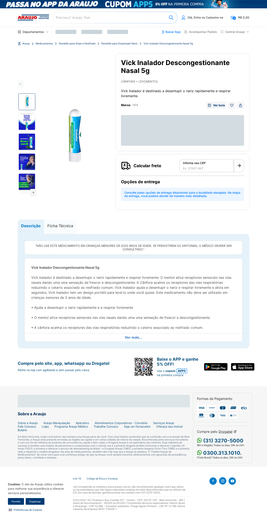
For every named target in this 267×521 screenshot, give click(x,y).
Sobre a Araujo (28, 423)
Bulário (22, 430)
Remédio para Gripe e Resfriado (77, 43)
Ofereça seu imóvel (169, 426)
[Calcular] (239, 165)
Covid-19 (75, 478)
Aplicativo (82, 423)
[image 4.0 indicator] (27, 161)
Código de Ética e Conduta (102, 478)
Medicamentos (44, 43)
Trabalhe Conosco (106, 426)
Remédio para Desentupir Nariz (119, 43)
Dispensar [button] (35, 501)
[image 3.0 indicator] (27, 141)
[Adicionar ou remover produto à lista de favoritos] (231, 105)
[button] (25, 509)
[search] (115, 17)
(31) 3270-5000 (222, 441)
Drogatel (225, 432)
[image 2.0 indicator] (27, 121)
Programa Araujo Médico (71, 426)
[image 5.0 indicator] (27, 181)
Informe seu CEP (194, 163)
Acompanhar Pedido (203, 32)
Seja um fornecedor (137, 426)
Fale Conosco (27, 426)
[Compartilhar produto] (240, 105)
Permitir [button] (15, 501)
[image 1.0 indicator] (27, 101)
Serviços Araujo (163, 423)
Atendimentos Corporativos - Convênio (121, 423)
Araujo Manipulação (56, 423)
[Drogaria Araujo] (33, 17)
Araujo (26, 43)
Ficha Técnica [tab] (60, 225)
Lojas (45, 426)
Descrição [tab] (31, 225)
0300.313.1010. (222, 453)
